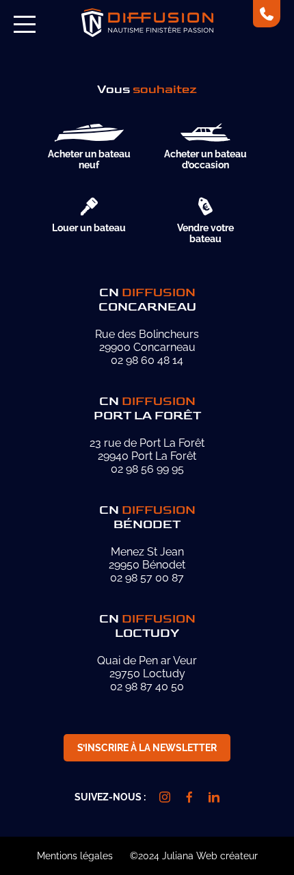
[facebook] (189, 797)
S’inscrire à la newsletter (147, 747)
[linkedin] (214, 797)
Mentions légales (75, 855)
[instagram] (164, 797)
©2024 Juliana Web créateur (194, 855)
